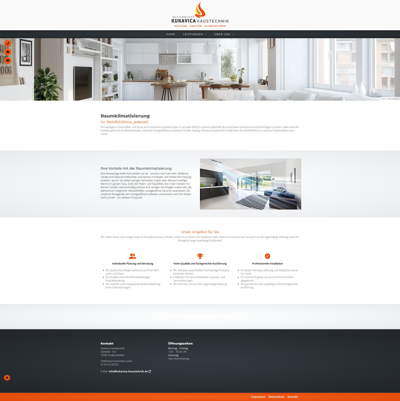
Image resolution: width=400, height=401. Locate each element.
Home (170, 34)
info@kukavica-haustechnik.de (128, 371)
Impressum (258, 397)
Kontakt (293, 397)
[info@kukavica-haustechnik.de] (7, 51)
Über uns (222, 34)
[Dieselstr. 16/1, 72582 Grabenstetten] (7, 60)
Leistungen (193, 34)
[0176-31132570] (7, 43)
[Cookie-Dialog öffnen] (7, 378)
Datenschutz (276, 397)
